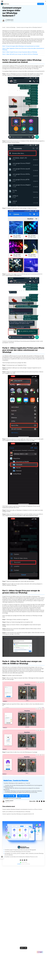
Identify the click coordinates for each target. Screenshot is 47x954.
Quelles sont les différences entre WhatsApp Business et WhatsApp (16, 811)
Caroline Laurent (10, 19)
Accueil (3, 27)
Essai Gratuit (40, 3)
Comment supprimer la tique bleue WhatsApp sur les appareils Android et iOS (18, 814)
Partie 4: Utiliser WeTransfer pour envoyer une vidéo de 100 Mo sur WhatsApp (20, 54)
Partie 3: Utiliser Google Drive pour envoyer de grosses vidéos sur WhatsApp (19, 52)
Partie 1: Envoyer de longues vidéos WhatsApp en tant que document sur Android (20, 46)
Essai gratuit (9, 795)
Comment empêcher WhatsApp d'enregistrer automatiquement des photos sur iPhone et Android (22, 809)
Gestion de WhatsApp (10, 27)
